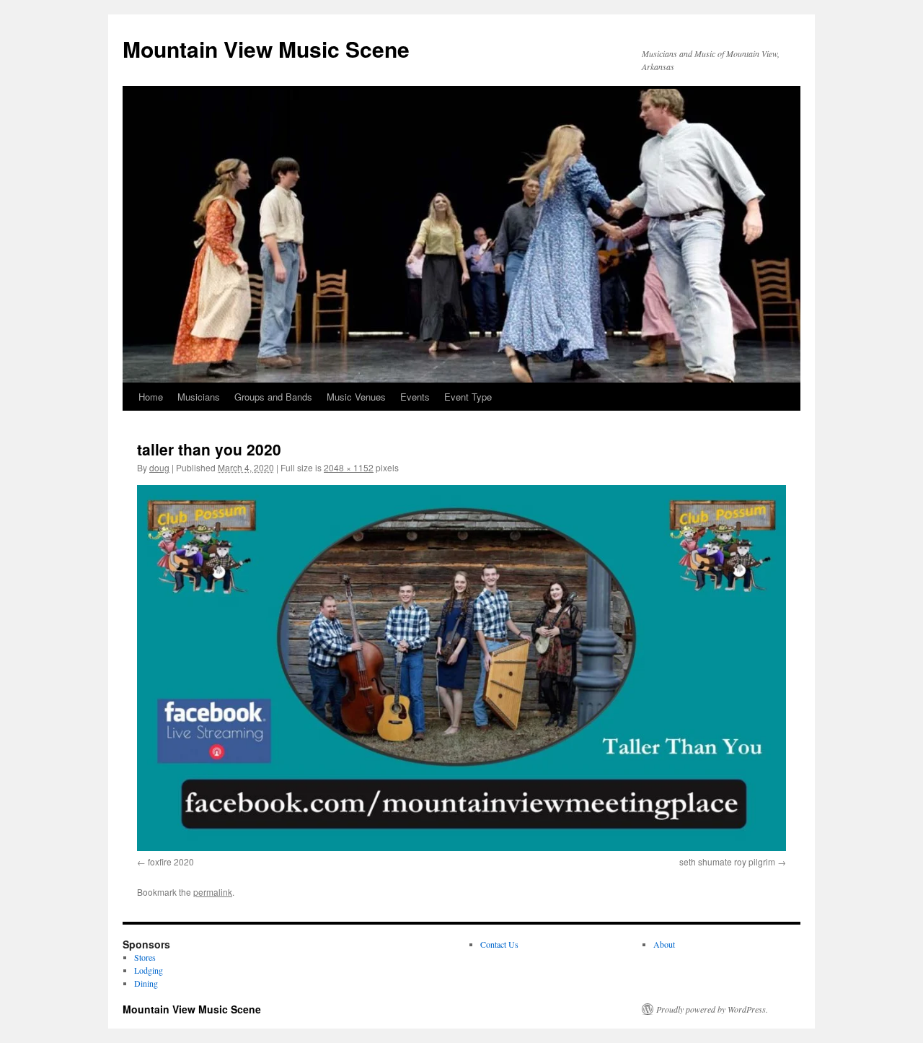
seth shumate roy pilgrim (727, 861)
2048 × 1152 (349, 467)
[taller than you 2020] (461, 667)
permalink (212, 892)
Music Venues (356, 396)
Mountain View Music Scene (266, 48)
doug (159, 467)
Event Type (468, 396)
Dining (146, 983)
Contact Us (499, 944)
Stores (145, 957)
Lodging (148, 970)
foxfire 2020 (171, 861)
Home (150, 396)
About (664, 944)
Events (415, 396)
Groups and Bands (273, 396)
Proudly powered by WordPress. (712, 1009)
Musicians (198, 396)
